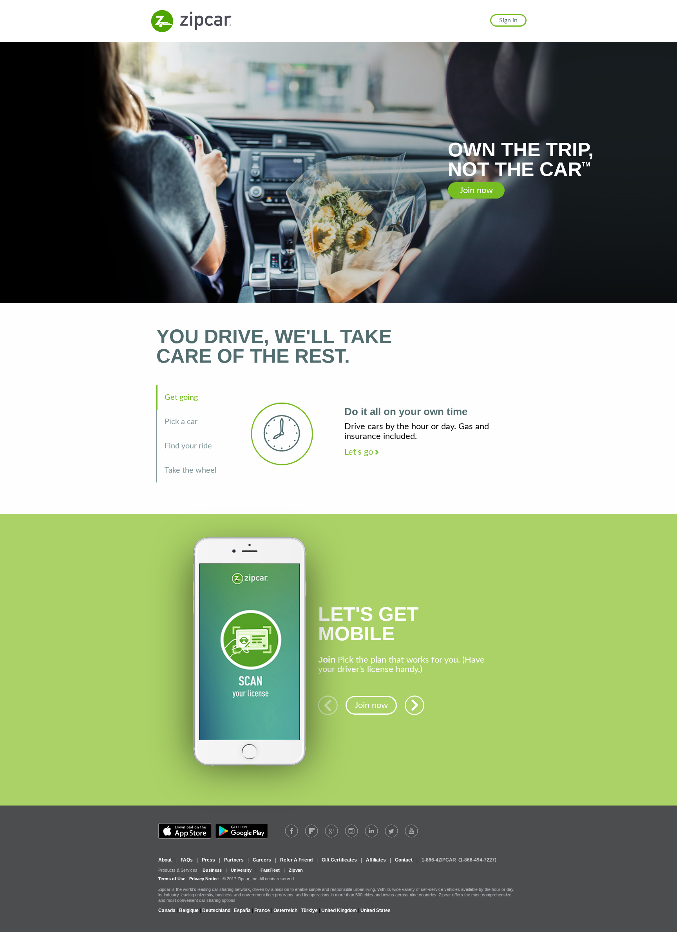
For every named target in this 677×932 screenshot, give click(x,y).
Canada (167, 910)
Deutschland (216, 910)
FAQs (187, 860)
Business (212, 870)
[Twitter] (391, 831)
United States (375, 910)
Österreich (285, 910)
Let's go (359, 452)
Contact (404, 860)
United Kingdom (339, 910)
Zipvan (296, 870)
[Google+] (331, 831)
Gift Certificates (339, 860)
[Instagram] (351, 831)
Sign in (508, 20)
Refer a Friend (296, 860)
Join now (476, 190)
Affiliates (376, 860)
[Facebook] (291, 831)
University (241, 870)
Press (208, 860)
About (165, 860)
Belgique (189, 910)
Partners (234, 860)
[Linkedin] (371, 831)
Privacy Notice (204, 878)
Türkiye (309, 910)
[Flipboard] (311, 831)
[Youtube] (411, 831)
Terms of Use (171, 878)
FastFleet (270, 870)
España (242, 910)
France (262, 910)
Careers (262, 860)
